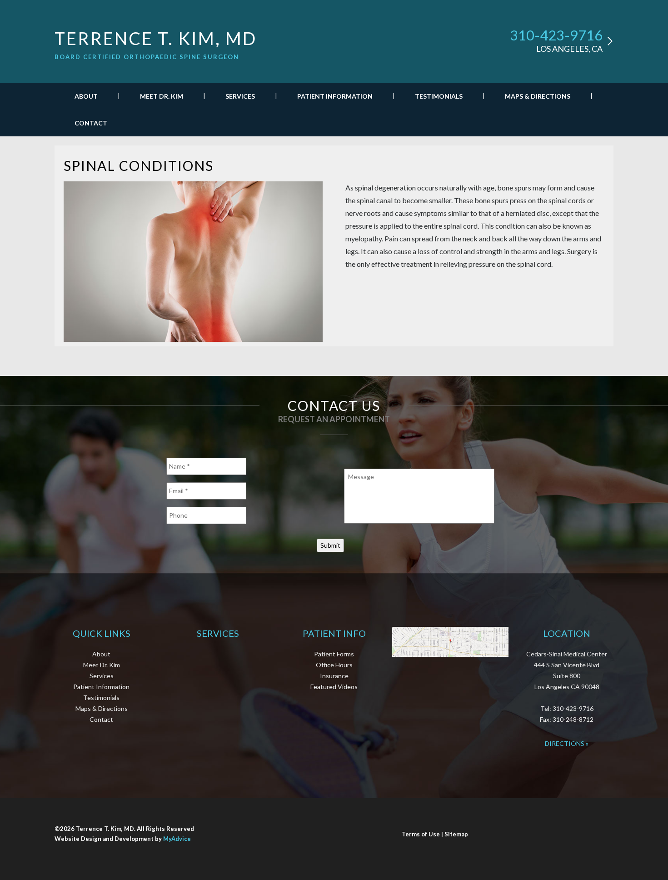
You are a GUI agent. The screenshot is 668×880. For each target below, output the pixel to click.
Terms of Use (421, 834)
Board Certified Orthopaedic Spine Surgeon (147, 56)
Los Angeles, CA (569, 49)
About (86, 96)
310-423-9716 (556, 35)
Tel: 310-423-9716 (566, 708)
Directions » (566, 743)
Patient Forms (334, 654)
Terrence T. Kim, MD (156, 38)
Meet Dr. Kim (161, 96)
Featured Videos (334, 686)
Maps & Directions (537, 96)
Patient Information (335, 96)
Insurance (334, 676)
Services (240, 96)
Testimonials (439, 96)
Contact (91, 123)
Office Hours (334, 665)
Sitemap (456, 834)
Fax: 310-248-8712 (566, 719)
